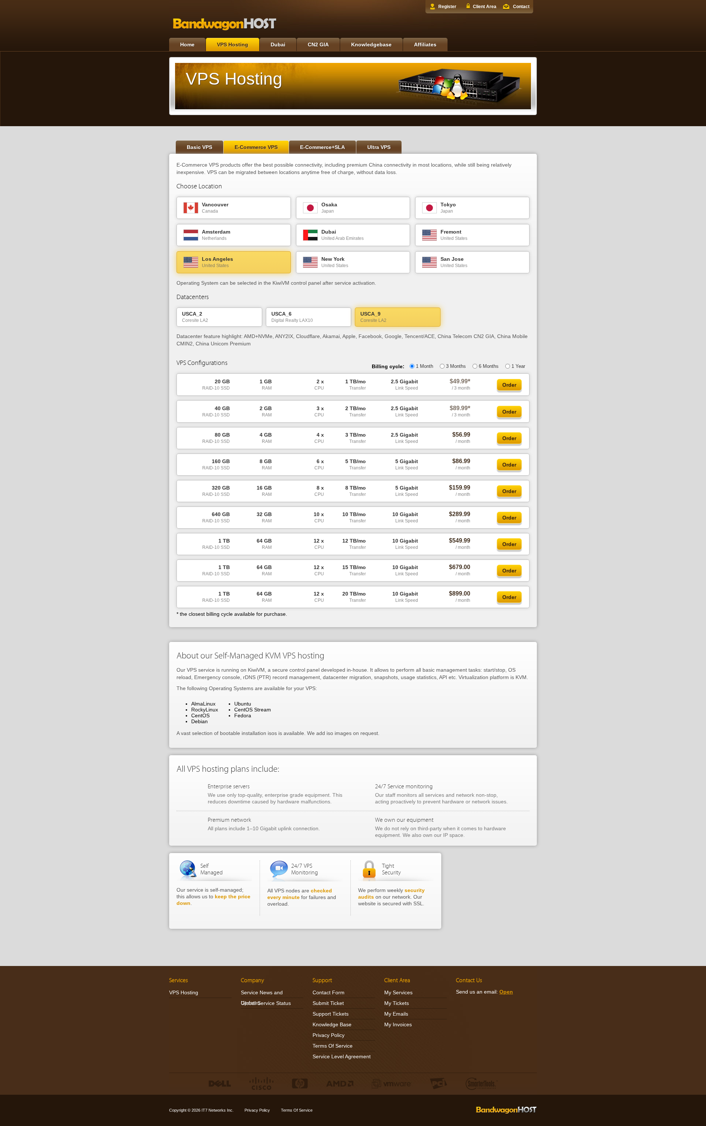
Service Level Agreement (342, 1056)
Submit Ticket (328, 1003)
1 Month (424, 366)
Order (509, 385)
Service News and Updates (262, 998)
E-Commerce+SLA (322, 147)
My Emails (396, 1014)
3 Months (456, 366)
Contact (521, 6)
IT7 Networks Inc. (217, 1110)
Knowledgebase (371, 44)
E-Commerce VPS (256, 147)
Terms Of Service (333, 1046)
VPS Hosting (232, 44)
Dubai (278, 44)
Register (447, 6)
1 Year (518, 366)
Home (187, 44)
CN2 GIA (318, 44)
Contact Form (329, 992)
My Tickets (396, 1003)
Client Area (484, 6)
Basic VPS (199, 147)
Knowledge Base (332, 1024)
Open (506, 992)
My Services (398, 992)
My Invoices (398, 1024)
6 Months (489, 366)
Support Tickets (331, 1014)
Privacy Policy (329, 1035)
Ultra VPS (379, 147)
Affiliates (425, 44)
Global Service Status (266, 1003)
